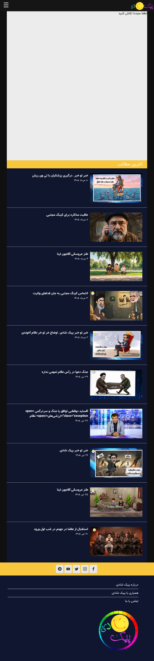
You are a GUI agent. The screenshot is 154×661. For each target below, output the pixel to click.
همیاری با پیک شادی (125, 593)
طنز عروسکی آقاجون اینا (72, 254)
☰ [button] (6, 5)
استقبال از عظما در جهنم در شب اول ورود (61, 529)
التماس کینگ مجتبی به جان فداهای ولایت (60, 293)
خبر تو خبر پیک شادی (74, 450)
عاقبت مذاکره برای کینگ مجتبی (67, 215)
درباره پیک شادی (127, 585)
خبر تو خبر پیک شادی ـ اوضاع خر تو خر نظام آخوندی (54, 332)
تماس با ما (131, 601)
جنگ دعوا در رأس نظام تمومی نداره (65, 372)
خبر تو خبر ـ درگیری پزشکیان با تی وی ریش (60, 175)
